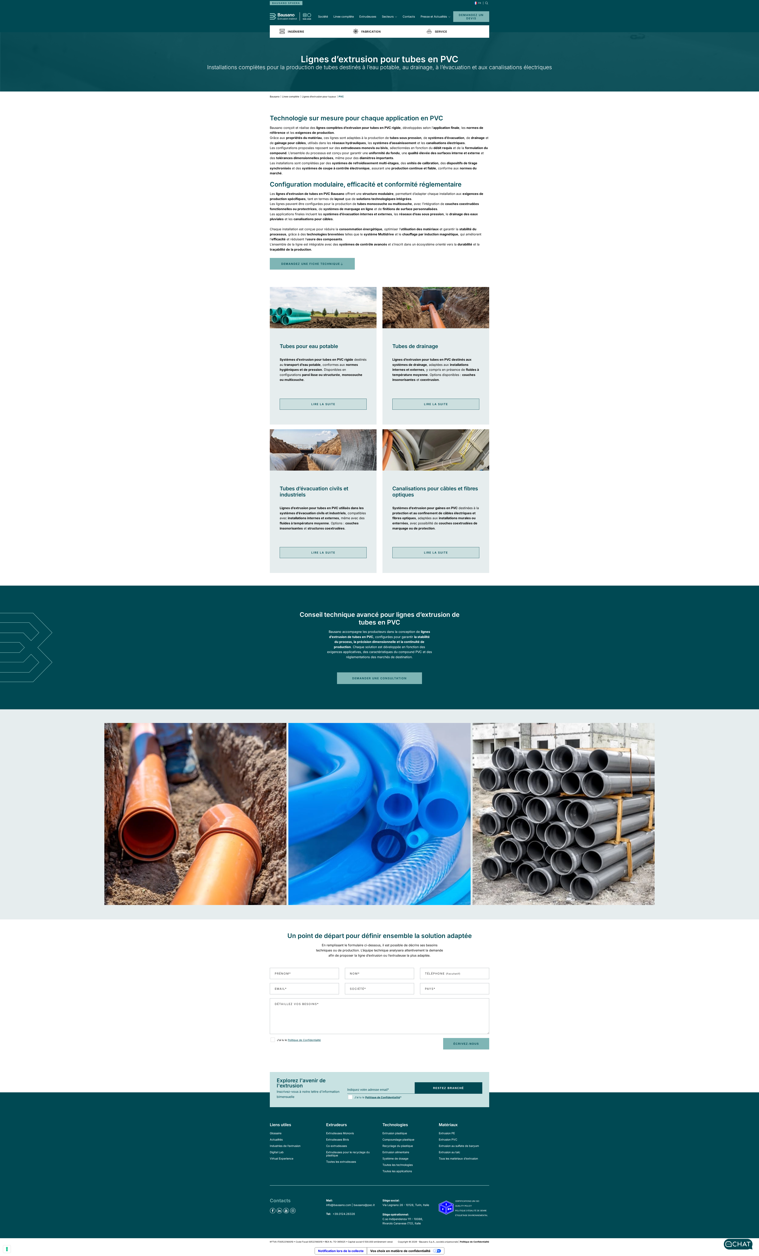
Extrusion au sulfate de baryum (459, 1145)
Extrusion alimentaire (395, 1152)
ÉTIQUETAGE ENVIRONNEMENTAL (471, 1215)
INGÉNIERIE (296, 31)
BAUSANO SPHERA (286, 3)
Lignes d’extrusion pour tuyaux (319, 96)
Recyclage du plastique (397, 1145)
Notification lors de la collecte (341, 1251)
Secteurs (388, 16)
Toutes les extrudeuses (341, 1161)
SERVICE (441, 31)
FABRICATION (371, 31)
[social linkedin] (279, 1211)
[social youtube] (286, 1211)
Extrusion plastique (394, 1133)
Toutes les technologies (397, 1164)
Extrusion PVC (448, 1139)
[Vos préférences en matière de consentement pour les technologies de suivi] (7, 1249)
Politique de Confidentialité (304, 1040)
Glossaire (275, 1133)
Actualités (276, 1139)
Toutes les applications (397, 1171)
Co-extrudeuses (336, 1145)
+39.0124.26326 (344, 1213)
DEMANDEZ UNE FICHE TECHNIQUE (310, 263)
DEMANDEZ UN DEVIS (471, 16)
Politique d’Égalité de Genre (471, 1210)
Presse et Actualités (434, 16)
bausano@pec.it (364, 1205)
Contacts (409, 16)
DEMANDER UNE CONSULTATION (379, 678)
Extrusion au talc (449, 1152)
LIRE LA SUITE (323, 404)
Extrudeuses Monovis (340, 1133)
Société (323, 16)
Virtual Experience (281, 1158)
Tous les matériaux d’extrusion (458, 1158)
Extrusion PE (447, 1133)
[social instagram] (293, 1211)
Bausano (274, 96)
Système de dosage (395, 1158)
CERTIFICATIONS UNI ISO (467, 1201)
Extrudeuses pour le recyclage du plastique (348, 1153)
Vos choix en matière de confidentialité (400, 1251)
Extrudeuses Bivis (337, 1139)
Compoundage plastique (398, 1139)
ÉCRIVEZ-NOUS (466, 1043)
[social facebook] (273, 1211)
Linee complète (343, 16)
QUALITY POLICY (463, 1206)
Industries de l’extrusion (285, 1145)
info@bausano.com (338, 1205)
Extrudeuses (367, 16)
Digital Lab (277, 1152)
